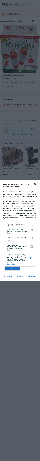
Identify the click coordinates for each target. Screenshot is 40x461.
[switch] (31, 230)
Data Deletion (7, 276)
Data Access (20, 276)
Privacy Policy (32, 276)
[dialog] (20, 230)
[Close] (36, 185)
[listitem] (20, 224)
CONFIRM (12, 268)
